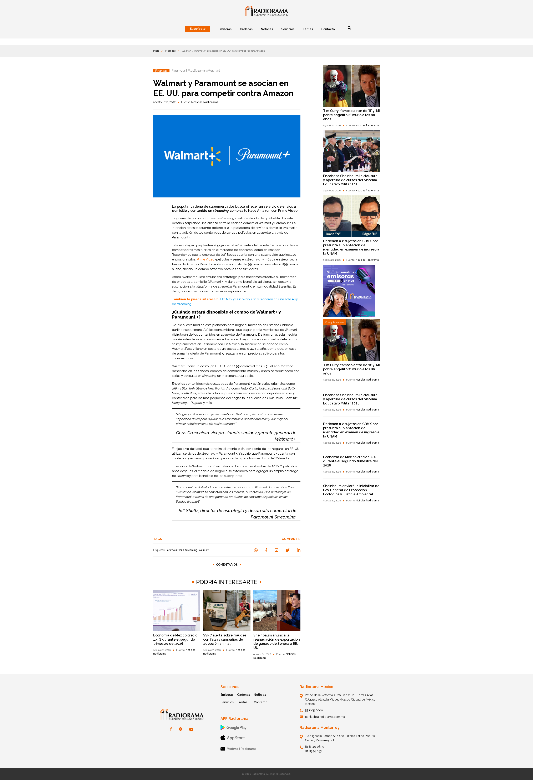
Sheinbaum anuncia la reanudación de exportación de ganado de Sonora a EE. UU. (276, 641)
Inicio (156, 50)
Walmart (204, 550)
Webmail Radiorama (242, 748)
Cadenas (243, 694)
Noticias (260, 694)
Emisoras (226, 694)
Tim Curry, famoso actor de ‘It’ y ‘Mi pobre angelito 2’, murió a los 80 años (351, 115)
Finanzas (170, 50)
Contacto (260, 702)
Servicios (227, 702)
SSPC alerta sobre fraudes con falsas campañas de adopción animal (224, 639)
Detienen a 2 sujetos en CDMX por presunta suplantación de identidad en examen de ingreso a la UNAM (351, 247)
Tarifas (242, 702)
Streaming (191, 550)
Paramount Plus (175, 550)
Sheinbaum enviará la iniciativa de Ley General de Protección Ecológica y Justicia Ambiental (351, 490)
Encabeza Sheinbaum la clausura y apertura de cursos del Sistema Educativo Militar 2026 (350, 180)
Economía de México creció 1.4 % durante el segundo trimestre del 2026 (175, 639)
